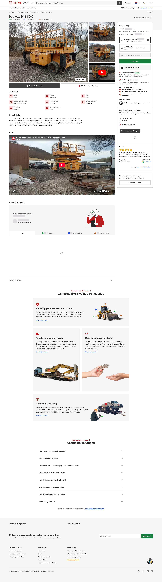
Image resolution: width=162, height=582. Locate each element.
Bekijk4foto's (81, 79)
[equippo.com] (15, 3)
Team (40, 554)
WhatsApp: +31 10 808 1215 (77, 554)
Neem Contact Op (135, 182)
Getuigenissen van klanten (47, 563)
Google (147, 161)
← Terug (12, 12)
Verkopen (128, 3)
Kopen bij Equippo (15, 551)
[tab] (22, 233)
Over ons (41, 551)
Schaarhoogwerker (46, 12)
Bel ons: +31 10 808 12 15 (76, 551)
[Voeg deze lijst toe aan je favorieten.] (151, 18)
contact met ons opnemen (94, 509)
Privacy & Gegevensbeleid (53, 538)
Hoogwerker (34, 12)
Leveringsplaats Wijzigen (130, 131)
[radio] (135, 40)
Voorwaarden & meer (130, 84)
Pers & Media (42, 560)
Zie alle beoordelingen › (144, 167)
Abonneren (147, 536)
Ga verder (135, 61)
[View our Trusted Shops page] (150, 561)
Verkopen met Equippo (17, 554)
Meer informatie (41, 320)
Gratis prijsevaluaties (145, 8)
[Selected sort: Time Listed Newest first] (134, 29)
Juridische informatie (47, 571)
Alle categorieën (23, 12)
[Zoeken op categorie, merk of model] (119, 3)
